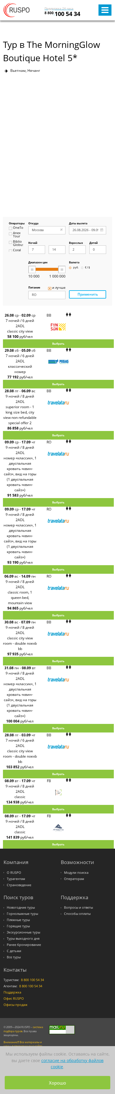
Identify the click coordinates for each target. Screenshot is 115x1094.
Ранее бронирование (24, 945)
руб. (75, 267)
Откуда (33, 223)
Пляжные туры (18, 920)
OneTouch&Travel (18, 228)
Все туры (14, 957)
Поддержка (12, 992)
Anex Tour (17, 234)
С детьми (14, 951)
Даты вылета (78, 223)
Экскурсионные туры (23, 932)
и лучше (58, 288)
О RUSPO (14, 873)
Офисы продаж (15, 1005)
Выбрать (58, 344)
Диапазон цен (37, 262)
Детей (93, 243)
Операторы (16, 223)
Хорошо (57, 1083)
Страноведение (19, 885)
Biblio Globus (18, 243)
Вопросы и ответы (78, 907)
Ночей (32, 243)
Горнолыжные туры (22, 914)
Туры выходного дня (23, 938)
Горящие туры (18, 926)
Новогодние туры (21, 907)
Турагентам (16, 879)
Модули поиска (76, 873)
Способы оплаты (77, 914)
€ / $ (87, 267)
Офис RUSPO (14, 998)
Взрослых (76, 243)
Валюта (74, 262)
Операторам (74, 879)
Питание (34, 287)
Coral (17, 250)
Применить (88, 294)
